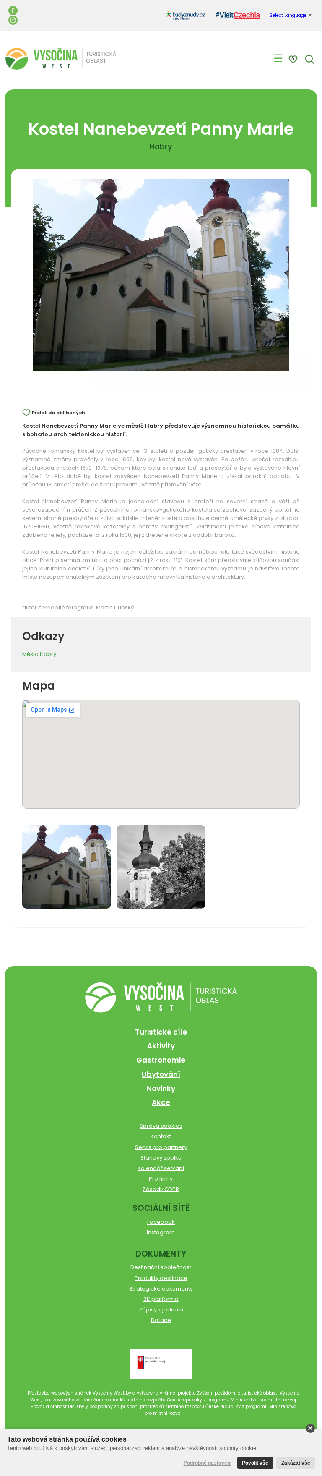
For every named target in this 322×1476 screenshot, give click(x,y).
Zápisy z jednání (161, 1310)
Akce (161, 1102)
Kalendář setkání (161, 1168)
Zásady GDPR (161, 1189)
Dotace (161, 1320)
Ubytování (161, 1074)
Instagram (161, 1232)
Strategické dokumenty (161, 1289)
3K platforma (161, 1299)
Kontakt (161, 1136)
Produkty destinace (161, 1278)
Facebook (161, 1222)
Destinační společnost (160, 1267)
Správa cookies (161, 1126)
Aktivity (161, 1046)
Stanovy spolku (161, 1158)
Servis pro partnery (161, 1147)
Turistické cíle (161, 1032)
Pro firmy (161, 1179)
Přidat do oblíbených (58, 412)
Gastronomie (160, 1060)
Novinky (161, 1089)
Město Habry (39, 654)
